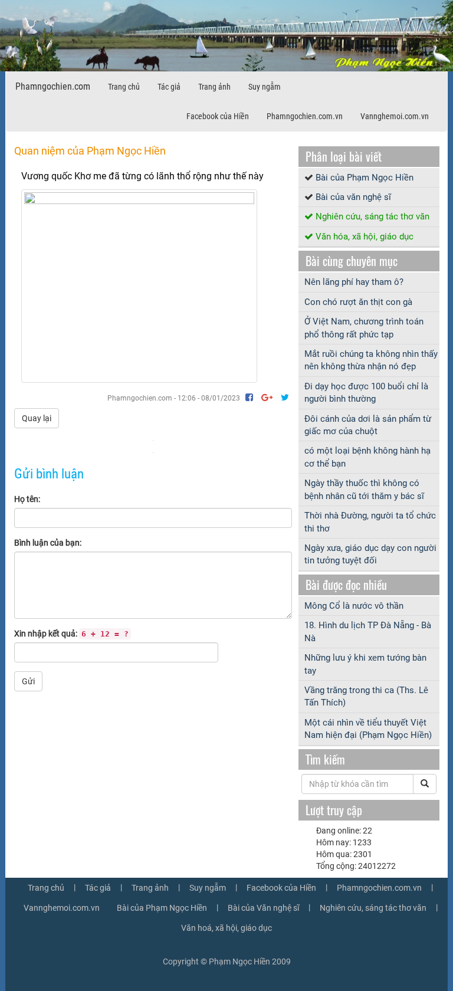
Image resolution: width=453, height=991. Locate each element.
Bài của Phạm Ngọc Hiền (364, 177)
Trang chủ (124, 86)
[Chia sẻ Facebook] (250, 397)
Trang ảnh (214, 86)
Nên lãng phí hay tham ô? (353, 282)
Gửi (28, 681)
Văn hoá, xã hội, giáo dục (226, 928)
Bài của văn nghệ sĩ (353, 197)
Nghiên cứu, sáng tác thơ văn (372, 216)
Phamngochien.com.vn (305, 116)
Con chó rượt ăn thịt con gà (358, 302)
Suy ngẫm (264, 86)
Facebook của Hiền (217, 116)
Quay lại (36, 418)
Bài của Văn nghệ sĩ (263, 908)
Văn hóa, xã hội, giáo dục (364, 236)
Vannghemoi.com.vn (394, 116)
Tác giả (168, 86)
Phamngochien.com (52, 86)
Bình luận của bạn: (47, 542)
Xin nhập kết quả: (71, 633)
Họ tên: (27, 499)
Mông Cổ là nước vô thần (353, 605)
